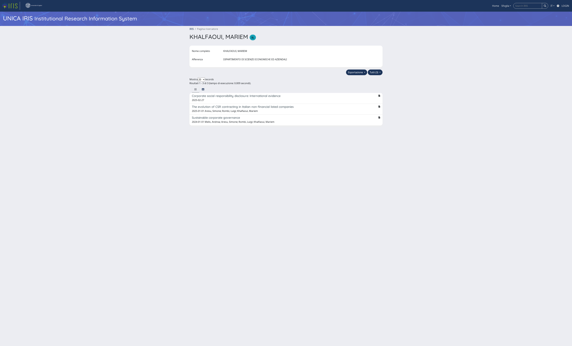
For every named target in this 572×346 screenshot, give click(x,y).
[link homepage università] (33, 6)
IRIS (191, 29)
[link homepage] (11, 6)
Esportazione (355, 72)
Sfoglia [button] (505, 5)
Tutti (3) (374, 72)
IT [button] (552, 5)
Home (495, 5)
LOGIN (565, 5)
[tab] (195, 89)
